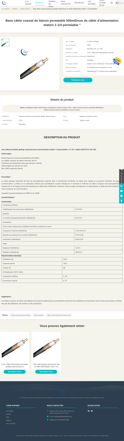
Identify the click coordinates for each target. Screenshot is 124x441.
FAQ (7, 417)
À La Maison (6, 9)
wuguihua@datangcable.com (63, 416)
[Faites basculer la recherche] (111, 3)
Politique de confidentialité (100, 435)
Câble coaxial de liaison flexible (20, 315)
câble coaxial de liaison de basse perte (59, 315)
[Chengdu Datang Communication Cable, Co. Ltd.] (12, 3)
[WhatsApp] (92, 411)
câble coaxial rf (38, 315)
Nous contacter (11, 423)
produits (8, 414)
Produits (39, 3)
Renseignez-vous (14, 372)
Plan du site (87, 435)
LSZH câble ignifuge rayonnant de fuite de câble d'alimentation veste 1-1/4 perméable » (46, 365)
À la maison (9, 411)
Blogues (8, 420)
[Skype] (89, 411)
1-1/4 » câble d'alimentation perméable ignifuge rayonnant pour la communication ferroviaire (14, 365)
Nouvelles (79, 3)
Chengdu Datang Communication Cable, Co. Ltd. (48, 435)
